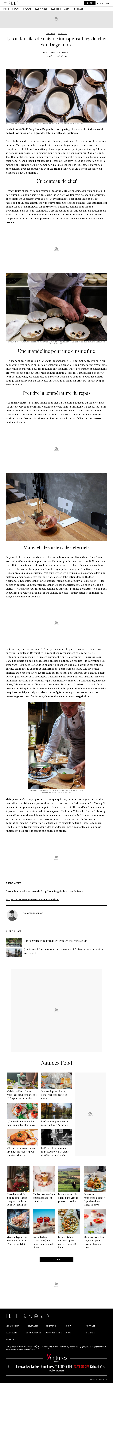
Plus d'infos (43, 1349)
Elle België (11, 1333)
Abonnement (12, 1326)
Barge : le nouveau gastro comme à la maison (32, 899)
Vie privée (90, 1326)
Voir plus (56, 1259)
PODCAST (78, 9)
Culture (27, 9)
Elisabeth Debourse (58, 52)
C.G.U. (68, 1326)
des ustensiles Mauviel (31, 565)
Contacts (51, 1326)
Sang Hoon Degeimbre (54, 149)
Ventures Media (54, 1333)
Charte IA (91, 1333)
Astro (67, 9)
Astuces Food (56, 1063)
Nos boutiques (33, 1333)
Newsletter (103, 3)
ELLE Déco (56, 9)
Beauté (16, 9)
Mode (6, 9)
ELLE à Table (41, 9)
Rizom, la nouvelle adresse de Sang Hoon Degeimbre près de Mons (44, 891)
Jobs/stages (32, 1326)
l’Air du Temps (48, 592)
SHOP (90, 3)
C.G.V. (68, 1333)
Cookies (10, 1339)
